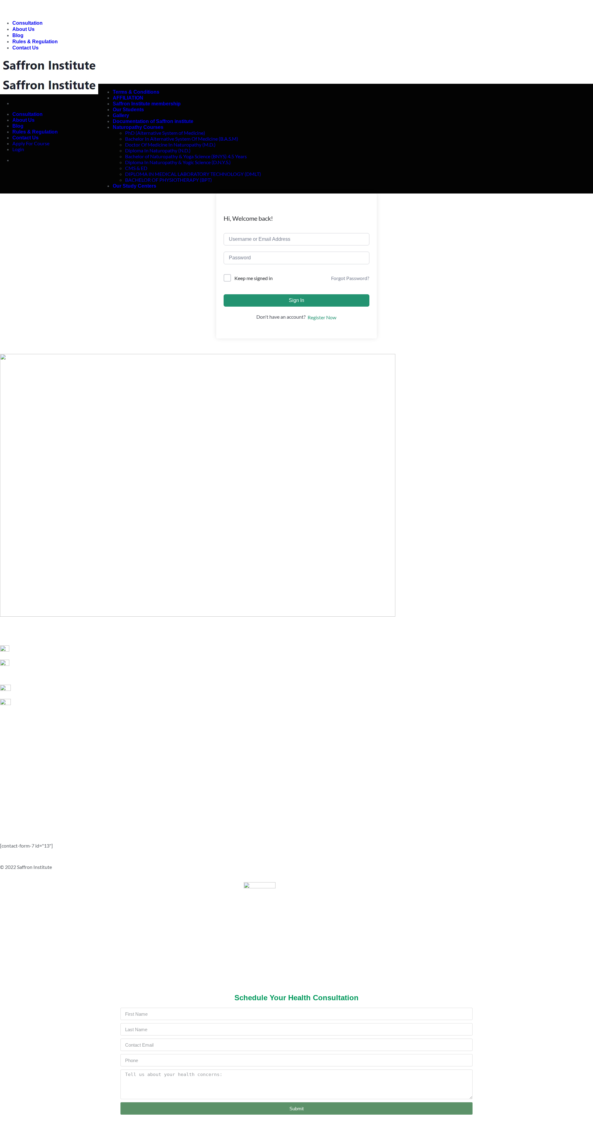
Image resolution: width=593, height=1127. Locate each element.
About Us (23, 29)
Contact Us (25, 47)
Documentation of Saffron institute (153, 121)
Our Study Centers (134, 186)
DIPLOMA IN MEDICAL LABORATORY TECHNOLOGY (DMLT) (193, 174)
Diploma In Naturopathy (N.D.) (158, 150)
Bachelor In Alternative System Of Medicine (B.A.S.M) (181, 139)
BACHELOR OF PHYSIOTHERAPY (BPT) (168, 180)
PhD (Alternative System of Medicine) (165, 133)
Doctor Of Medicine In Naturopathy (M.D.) (170, 144)
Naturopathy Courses (138, 127)
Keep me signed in (253, 278)
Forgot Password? (350, 278)
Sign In (296, 300)
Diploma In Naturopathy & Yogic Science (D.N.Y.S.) (178, 162)
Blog (17, 35)
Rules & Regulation (35, 41)
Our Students (128, 109)
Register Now (322, 317)
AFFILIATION (128, 97)
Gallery (121, 115)
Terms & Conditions (136, 92)
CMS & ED (136, 168)
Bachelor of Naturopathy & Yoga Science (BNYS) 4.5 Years (186, 156)
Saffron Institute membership (147, 103)
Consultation (27, 23)
